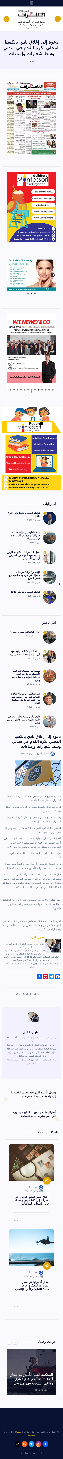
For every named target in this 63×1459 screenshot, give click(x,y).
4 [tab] (42, 390)
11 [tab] (17, 390)
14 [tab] (31, 392)
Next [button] (53, 274)
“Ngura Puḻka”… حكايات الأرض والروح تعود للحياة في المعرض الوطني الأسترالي (23, 555)
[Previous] (9, 1342)
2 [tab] (31, 293)
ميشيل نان (32, 1187)
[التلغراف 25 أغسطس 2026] (31, 118)
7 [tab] (31, 390)
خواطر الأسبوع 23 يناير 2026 (26, 592)
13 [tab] (10, 390)
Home (31, 61)
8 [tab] (28, 390)
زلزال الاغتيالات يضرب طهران (25, 632)
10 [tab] (21, 390)
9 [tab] (24, 390)
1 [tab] (35, 293)
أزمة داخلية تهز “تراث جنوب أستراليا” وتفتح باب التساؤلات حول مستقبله (25, 535)
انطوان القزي (43, 753)
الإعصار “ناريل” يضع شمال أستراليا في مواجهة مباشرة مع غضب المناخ (25, 575)
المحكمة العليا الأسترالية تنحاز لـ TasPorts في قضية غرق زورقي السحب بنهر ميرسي (32, 1379)
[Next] (15, 1342)
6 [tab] (35, 390)
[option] (31, 1372)
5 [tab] (38, 390)
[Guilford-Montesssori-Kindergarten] (31, 207)
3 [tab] (28, 293)
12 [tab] (14, 390)
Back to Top (30, 1453)
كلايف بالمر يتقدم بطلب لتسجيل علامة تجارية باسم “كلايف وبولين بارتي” (24, 720)
